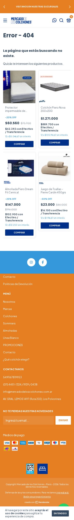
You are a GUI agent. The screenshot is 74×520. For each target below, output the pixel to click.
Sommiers (9, 323)
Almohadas (10, 330)
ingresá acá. (62, 492)
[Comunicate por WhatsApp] (54, 20)
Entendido (60, 513)
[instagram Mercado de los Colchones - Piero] (31, 262)
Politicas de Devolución (17, 284)
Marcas (7, 309)
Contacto (9, 276)
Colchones (10, 316)
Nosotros (9, 301)
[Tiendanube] (37, 502)
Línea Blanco (11, 337)
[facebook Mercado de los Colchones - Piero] (43, 262)
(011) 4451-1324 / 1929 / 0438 (20, 384)
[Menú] (6, 20)
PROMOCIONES (13, 345)
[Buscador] (61, 20)
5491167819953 (12, 377)
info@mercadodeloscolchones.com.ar (27, 391)
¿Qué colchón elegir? (16, 359)
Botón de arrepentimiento (37, 496)
